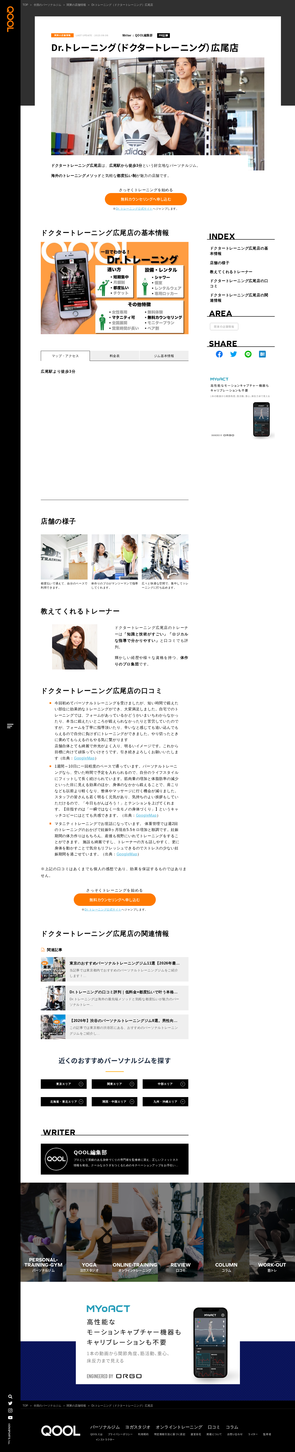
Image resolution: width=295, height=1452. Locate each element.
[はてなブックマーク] (262, 354)
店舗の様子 (219, 263)
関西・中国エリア (115, 1101)
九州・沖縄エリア (165, 1101)
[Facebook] (219, 354)
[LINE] (248, 354)
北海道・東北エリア (63, 1101)
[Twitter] (234, 354)
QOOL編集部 (143, 35)
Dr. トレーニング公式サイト (134, 208)
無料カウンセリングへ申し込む (146, 199)
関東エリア (114, 1084)
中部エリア (165, 1084)
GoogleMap (84, 758)
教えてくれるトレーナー (231, 272)
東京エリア (63, 1084)
